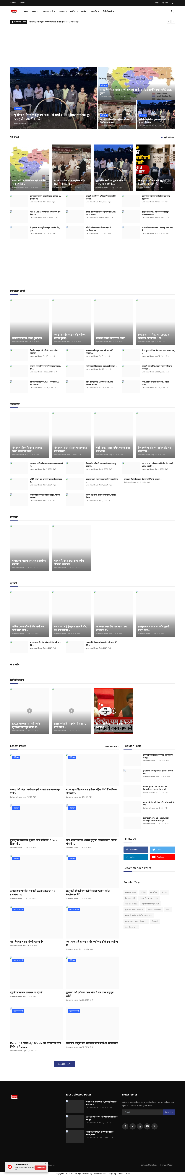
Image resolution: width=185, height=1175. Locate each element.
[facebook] (125, 1126)
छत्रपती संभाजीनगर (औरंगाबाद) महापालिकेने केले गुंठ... (158, 756)
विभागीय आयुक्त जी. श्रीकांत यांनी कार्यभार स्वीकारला (44, 351)
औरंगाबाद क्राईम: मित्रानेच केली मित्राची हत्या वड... (45, 643)
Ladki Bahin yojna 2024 (149, 898)
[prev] (169, 21)
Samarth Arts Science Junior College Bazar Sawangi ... (156, 819)
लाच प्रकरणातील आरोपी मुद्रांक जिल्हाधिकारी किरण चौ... (152, 182)
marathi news (130, 892)
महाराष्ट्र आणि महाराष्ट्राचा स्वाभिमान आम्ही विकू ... (102, 480)
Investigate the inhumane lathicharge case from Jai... (155, 787)
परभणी (168, 910)
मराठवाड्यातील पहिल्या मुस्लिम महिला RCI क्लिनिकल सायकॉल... (91, 791)
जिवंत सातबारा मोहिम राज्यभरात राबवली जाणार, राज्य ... (99, 1133)
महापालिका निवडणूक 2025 (150, 904)
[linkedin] (140, 1126)
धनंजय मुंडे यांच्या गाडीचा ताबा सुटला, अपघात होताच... (101, 496)
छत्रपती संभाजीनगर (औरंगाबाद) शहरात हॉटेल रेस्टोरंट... (101, 197)
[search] (172, 11)
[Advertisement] (92, 44)
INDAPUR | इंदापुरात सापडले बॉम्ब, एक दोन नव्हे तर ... (70, 628)
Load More (63, 1064)
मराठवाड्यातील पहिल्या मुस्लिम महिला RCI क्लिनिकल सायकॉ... (116, 121)
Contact (13, 3)
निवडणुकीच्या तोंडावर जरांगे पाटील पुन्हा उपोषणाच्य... (155, 449)
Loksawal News (20, 124)
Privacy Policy (166, 1165)
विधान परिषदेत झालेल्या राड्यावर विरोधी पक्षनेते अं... (113, 725)
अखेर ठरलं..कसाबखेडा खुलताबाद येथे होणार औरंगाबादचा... (101, 1103)
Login (157, 3)
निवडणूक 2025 (130, 898)
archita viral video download (136, 921)
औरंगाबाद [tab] (171, 137)
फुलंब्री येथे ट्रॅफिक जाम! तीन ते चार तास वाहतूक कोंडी (89, 994)
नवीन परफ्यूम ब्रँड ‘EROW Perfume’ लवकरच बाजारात (99, 383)
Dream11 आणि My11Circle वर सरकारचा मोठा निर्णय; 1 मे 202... (35, 1044)
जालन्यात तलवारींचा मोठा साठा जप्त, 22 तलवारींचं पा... (113, 628)
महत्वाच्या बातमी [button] (48, 11)
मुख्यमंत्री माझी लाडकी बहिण (134, 910)
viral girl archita (131, 904)
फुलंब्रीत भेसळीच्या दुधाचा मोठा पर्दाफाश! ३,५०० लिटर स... (154, 121)
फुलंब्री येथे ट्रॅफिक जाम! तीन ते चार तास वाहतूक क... (156, 197)
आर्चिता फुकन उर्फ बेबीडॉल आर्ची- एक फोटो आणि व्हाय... (28, 628)
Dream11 (155, 921)
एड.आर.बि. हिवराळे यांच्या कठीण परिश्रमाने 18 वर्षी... (101, 643)
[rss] (154, 1126)
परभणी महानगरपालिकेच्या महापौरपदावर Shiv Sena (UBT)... (101, 213)
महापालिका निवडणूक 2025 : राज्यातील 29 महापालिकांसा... (44, 383)
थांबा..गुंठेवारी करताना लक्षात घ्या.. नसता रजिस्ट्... (155, 383)
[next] (173, 21)
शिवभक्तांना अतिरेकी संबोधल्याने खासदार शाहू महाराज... (101, 464)
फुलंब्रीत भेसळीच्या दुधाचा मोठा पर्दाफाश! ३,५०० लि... (109, 182)
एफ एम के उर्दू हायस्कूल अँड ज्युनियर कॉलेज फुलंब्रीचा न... (92, 943)
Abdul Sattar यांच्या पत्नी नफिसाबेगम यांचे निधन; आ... (45, 213)
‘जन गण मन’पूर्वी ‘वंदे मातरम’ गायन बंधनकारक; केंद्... (45, 367)
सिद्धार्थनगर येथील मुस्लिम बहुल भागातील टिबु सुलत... (44, 228)
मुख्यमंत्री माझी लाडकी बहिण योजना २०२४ (138, 915)
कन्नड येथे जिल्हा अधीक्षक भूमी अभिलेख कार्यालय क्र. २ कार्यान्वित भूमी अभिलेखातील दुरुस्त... (136, 91)
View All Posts (111, 746)
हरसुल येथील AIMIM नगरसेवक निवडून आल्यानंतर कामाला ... (155, 213)
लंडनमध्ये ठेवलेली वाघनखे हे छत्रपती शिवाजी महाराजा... (143, 479)
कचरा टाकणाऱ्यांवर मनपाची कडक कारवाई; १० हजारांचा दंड (45, 197)
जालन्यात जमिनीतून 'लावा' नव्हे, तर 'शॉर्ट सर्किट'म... (99, 351)
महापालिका (153, 892)
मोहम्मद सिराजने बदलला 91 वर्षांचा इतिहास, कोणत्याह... (69, 562)
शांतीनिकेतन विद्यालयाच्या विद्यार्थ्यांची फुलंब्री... (101, 366)
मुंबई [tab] (165, 137)
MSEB (143, 892)
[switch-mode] (172, 3)
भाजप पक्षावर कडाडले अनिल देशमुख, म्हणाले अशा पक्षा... (45, 496)
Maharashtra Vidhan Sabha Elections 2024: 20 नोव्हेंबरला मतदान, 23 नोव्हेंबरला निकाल (64, 22)
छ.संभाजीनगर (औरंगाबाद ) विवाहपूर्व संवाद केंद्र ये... (157, 228)
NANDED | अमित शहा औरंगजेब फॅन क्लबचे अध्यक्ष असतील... (157, 464)
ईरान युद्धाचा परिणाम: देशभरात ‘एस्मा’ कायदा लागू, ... (158, 351)
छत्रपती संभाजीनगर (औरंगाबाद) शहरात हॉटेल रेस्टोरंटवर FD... (88, 892)
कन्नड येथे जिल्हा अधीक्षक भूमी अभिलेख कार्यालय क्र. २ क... (35, 791)
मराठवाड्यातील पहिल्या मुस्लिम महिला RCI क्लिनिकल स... (70, 182)
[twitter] (132, 1126)
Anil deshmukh (131, 927)
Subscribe (169, 1112)
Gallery (22, 3)
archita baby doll (154, 910)
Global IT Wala (124, 1173)
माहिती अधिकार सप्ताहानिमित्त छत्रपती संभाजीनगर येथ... (98, 228)
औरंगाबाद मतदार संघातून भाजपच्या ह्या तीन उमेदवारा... (70, 449)
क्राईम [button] (83, 11)
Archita (164, 892)
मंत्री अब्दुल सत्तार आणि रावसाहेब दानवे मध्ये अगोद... (113, 449)
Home (26, 11)
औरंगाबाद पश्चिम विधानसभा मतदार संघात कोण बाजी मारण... (27, 449)
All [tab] (162, 137)
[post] (54, 98)
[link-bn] (146, 956)
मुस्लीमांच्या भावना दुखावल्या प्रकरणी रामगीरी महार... (158, 772)
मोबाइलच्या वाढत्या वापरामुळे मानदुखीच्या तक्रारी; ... (29, 562)
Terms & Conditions (149, 1165)
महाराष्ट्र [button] (35, 11)
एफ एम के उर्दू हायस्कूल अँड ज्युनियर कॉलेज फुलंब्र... (69, 336)
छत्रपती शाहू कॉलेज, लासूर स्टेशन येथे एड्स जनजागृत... (157, 367)
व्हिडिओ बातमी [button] (107, 11)
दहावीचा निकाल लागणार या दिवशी (110, 338)
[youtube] (147, 1126)
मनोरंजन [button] (73, 11)
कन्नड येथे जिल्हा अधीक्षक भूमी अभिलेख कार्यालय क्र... (29, 182)
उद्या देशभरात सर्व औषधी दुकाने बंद (27, 338)
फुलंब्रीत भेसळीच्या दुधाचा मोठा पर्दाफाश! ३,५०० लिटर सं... (33, 841)
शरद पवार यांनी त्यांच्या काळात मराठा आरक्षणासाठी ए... (46, 464)
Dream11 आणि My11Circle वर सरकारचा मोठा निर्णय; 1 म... (154, 336)
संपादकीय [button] (94, 11)
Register (164, 3)
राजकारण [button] (62, 11)
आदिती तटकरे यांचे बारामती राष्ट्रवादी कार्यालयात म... (46, 480)
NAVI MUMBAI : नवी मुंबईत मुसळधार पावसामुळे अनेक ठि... (26, 725)
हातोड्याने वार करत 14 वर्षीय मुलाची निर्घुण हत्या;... (153, 628)
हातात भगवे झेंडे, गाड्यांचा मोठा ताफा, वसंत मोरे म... (70, 725)
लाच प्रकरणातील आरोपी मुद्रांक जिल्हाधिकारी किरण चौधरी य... (91, 841)
